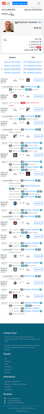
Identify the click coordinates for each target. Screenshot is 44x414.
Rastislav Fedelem (32, 119)
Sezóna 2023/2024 (12, 62)
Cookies (7, 387)
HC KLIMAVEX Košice (33, 62)
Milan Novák (29, 129)
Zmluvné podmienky (12, 381)
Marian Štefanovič (19, 89)
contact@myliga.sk (13, 398)
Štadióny (8, 367)
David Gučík (29, 249)
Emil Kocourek (31, 86)
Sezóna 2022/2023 (12, 65)
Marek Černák (13, 119)
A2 (26, 411)
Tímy (6, 364)
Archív (7, 372)
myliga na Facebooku (16, 403)
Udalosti (7, 369)
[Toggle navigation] (39, 3)
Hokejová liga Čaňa (20, 3)
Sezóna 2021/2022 (12, 69)
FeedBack (8, 390)
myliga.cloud (9, 333)
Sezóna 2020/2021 (12, 73)
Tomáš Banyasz (34, 194)
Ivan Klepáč (29, 116)
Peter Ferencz (30, 191)
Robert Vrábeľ (33, 145)
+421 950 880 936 (13, 401)
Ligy (6, 359)
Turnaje (7, 361)
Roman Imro (16, 145)
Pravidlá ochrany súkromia (15, 384)
